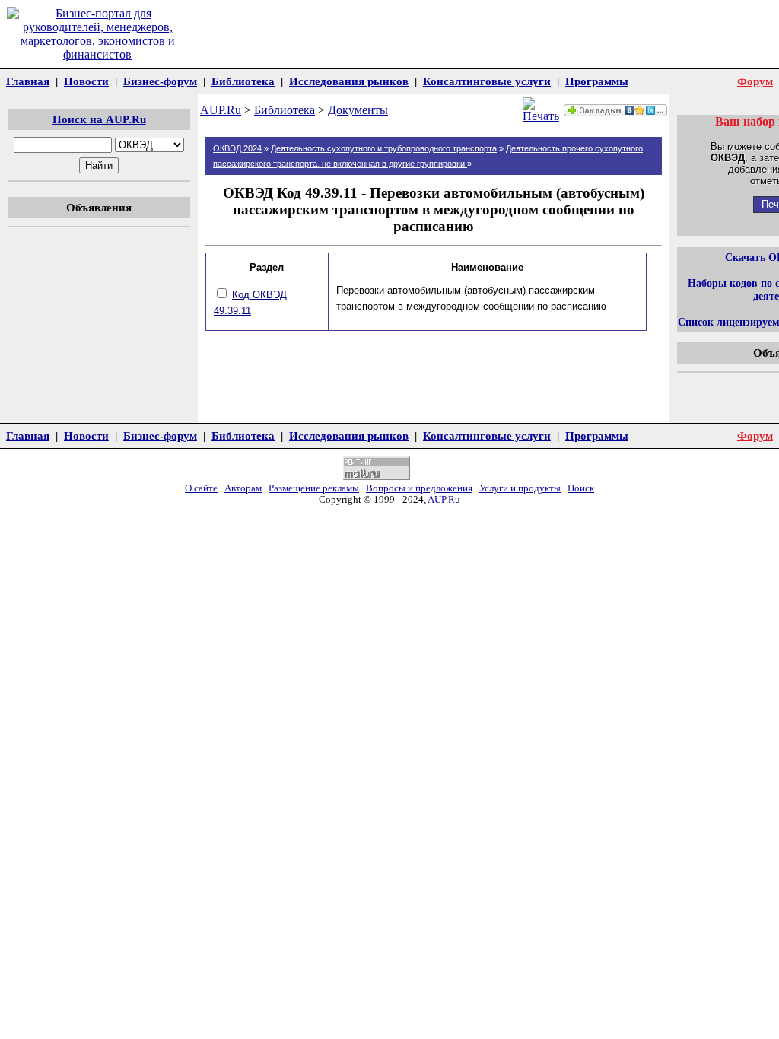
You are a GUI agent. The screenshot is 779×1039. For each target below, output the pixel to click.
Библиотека (243, 81)
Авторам (243, 488)
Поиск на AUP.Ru (99, 119)
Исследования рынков (349, 81)
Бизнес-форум (160, 81)
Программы (596, 81)
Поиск (581, 488)
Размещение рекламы (314, 488)
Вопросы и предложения (419, 488)
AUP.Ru (220, 109)
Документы (358, 109)
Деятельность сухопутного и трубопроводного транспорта (384, 148)
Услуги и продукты (520, 488)
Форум (755, 81)
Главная (27, 81)
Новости (86, 81)
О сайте (201, 488)
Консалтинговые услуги (487, 81)
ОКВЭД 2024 (237, 148)
